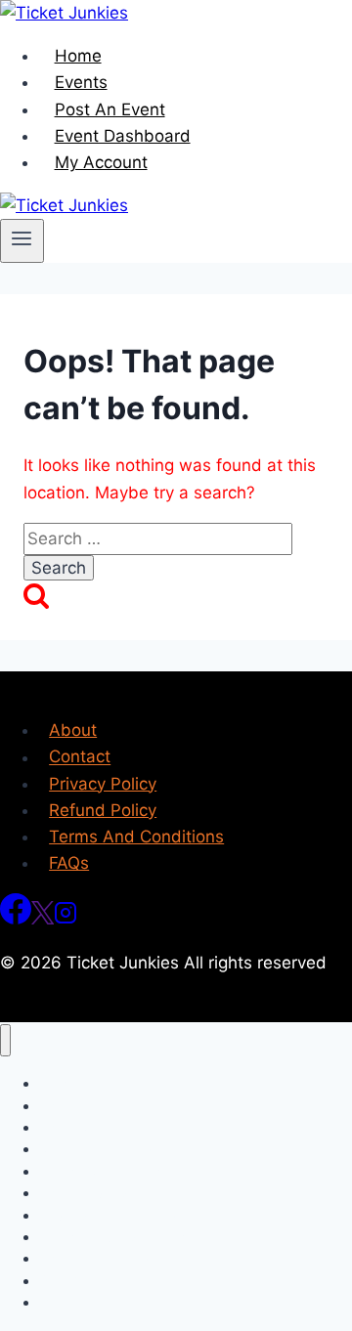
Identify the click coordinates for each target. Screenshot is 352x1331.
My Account (101, 162)
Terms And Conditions (136, 836)
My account (76, 1302)
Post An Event (110, 109)
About (73, 730)
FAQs (69, 863)
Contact (79, 757)
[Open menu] (22, 240)
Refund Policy (102, 810)
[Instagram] (65, 918)
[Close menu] (5, 1040)
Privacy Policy (102, 784)
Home (78, 55)
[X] (42, 918)
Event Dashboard (123, 136)
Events (81, 82)
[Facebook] (15, 918)
